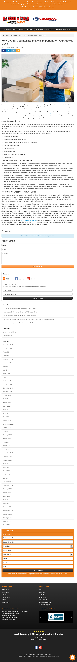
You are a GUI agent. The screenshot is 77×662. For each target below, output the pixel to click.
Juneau (4, 594)
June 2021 (6, 417)
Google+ (33, 279)
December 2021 (8, 431)
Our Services (43, 599)
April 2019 (6, 366)
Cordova (5, 599)
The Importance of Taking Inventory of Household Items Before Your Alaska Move (29, 319)
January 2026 (7, 518)
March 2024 (7, 474)
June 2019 (6, 373)
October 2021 (7, 427)
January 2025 (7, 489)
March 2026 (7, 521)
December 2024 (8, 485)
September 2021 (8, 424)
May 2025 (6, 503)
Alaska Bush (6, 597)
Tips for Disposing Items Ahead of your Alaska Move (19, 323)
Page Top (48, 654)
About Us (42, 592)
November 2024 (8, 481)
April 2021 (6, 409)
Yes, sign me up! (38, 298)
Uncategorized (7, 335)
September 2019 (8, 381)
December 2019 (8, 388)
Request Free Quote (63, 29)
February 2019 (7, 363)
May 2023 (6, 467)
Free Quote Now (38, 570)
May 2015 (6, 355)
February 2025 (7, 492)
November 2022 (8, 453)
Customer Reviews (45, 602)
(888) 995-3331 (13, 617)
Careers (41, 594)
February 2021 (7, 402)
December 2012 (8, 345)
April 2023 (6, 463)
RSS (7, 279)
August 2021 (7, 420)
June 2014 (6, 352)
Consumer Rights (44, 604)
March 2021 (7, 406)
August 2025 (7, 507)
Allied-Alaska (6, 47)
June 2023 (6, 471)
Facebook (21, 279)
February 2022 (7, 438)
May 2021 (6, 413)
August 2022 (7, 445)
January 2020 (7, 391)
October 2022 (7, 449)
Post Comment (38, 266)
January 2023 (7, 460)
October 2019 (7, 384)
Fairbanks (5, 592)
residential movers (50, 114)
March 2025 (7, 496)
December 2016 (8, 359)
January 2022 (7, 435)
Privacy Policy (30, 654)
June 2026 (6, 525)
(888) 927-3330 (11, 619)
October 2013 (7, 348)
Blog (40, 589)
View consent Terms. (44, 574)
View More (5, 602)
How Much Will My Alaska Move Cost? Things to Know (20, 312)
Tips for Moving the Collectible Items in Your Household (20, 308)
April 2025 (6, 500)
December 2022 (8, 456)
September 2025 (8, 510)
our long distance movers (29, 220)
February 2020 (7, 395)
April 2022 (6, 442)
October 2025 (7, 514)
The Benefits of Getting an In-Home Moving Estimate (19, 315)
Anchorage (5, 589)
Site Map (40, 654)
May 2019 (6, 370)
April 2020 (6, 399)
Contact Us (42, 597)
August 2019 (7, 377)
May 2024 (6, 478)
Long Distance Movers (10, 332)
